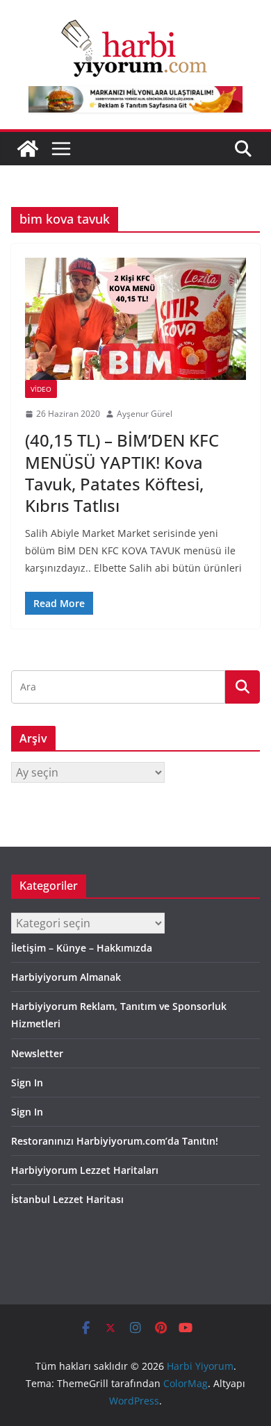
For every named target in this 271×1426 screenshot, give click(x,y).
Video (41, 389)
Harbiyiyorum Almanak (66, 977)
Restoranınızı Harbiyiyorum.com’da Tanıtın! (114, 1140)
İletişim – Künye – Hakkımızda (81, 947)
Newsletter (37, 1053)
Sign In (27, 1082)
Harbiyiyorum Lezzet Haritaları (84, 1170)
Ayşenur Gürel (144, 414)
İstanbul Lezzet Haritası (67, 1199)
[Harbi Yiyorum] (27, 148)
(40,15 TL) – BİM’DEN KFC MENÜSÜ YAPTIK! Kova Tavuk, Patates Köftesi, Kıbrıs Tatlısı (122, 473)
